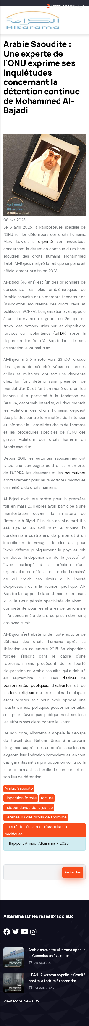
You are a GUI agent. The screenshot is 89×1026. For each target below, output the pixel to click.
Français (69, 6)
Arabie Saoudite (19, 788)
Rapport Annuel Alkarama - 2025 (39, 843)
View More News (18, 1001)
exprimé (45, 241)
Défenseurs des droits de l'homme (36, 817)
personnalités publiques (25, 685)
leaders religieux (18, 692)
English (56, 6)
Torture (47, 797)
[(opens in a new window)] (6, 931)
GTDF (60, 333)
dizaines (69, 678)
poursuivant (75, 472)
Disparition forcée (21, 797)
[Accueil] (32, 20)
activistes (63, 685)
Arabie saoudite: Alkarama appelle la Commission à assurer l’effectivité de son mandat (57, 955)
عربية (80, 6)
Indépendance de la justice (29, 807)
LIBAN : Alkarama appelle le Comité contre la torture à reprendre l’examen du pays (57, 980)
